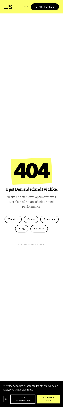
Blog (22, 228)
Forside (13, 219)
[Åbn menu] (26, 7)
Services (49, 219)
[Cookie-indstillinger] (6, 399)
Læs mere (27, 389)
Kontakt (39, 228)
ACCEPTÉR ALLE (48, 399)
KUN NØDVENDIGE (23, 399)
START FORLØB (45, 6)
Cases (31, 219)
